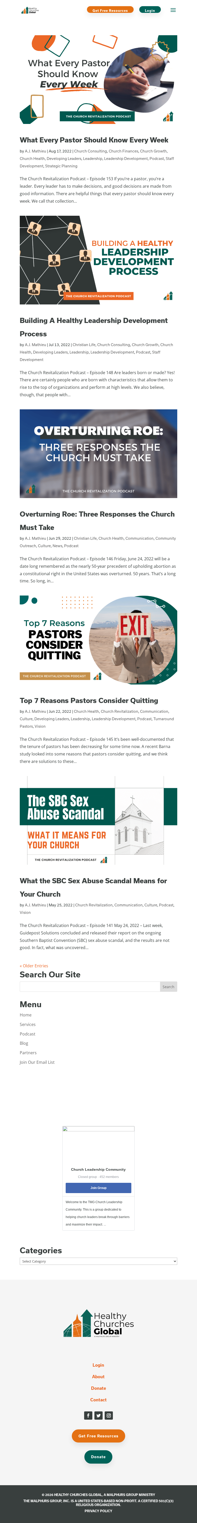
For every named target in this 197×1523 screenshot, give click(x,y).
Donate (98, 1388)
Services (28, 1024)
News (57, 546)
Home (26, 1015)
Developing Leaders (64, 158)
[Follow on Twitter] (98, 1415)
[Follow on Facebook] (88, 1415)
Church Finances (123, 151)
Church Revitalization (119, 711)
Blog (24, 1043)
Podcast (157, 158)
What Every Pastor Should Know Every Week (94, 140)
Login (150, 10)
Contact (98, 1399)
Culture (44, 546)
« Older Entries (34, 966)
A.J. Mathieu (35, 151)
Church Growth (153, 151)
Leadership (92, 158)
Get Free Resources (110, 10)
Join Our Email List (37, 1062)
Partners (28, 1053)
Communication (139, 538)
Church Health (32, 158)
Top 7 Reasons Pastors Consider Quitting (89, 700)
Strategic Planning (61, 166)
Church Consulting (90, 151)
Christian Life (84, 345)
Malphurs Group (122, 1495)
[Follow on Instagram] (109, 1415)
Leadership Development (126, 158)
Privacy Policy (98, 1511)
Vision (40, 726)
